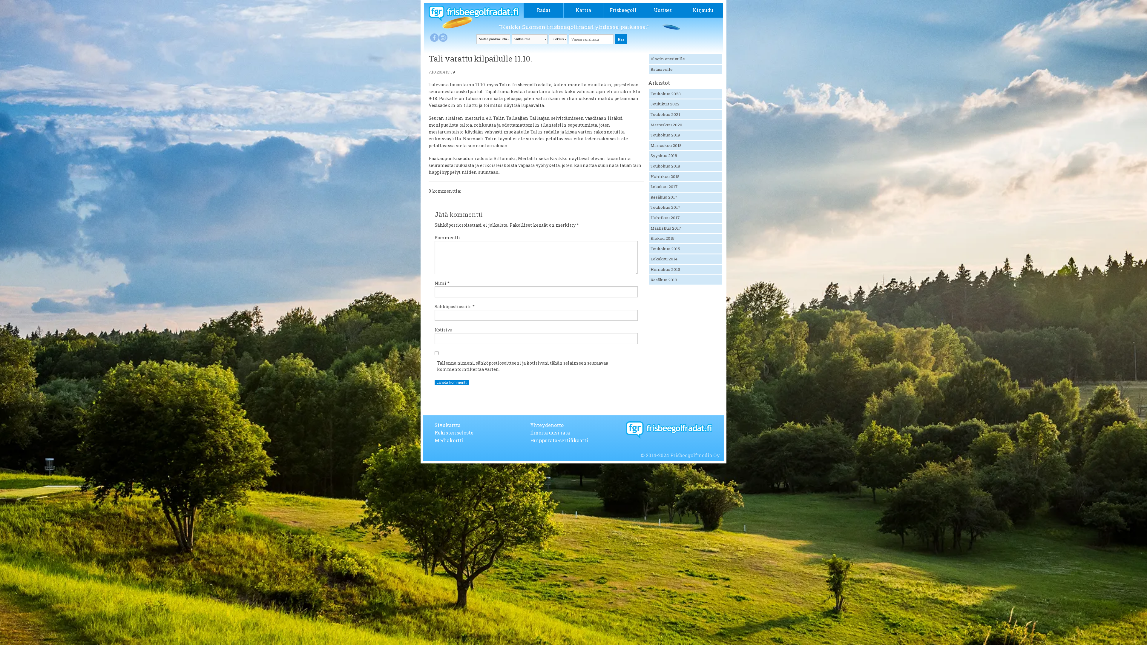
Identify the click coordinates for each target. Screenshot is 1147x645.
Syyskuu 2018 (664, 155)
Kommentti (447, 237)
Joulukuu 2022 (665, 104)
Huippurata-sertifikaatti (559, 440)
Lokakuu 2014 (664, 259)
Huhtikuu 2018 (665, 176)
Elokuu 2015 (662, 238)
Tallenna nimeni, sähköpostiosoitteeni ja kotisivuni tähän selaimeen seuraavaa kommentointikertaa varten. (522, 366)
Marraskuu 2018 (666, 145)
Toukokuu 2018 (665, 166)
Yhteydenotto (547, 425)
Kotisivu (443, 330)
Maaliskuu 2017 (666, 228)
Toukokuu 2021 (665, 114)
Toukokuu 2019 (665, 135)
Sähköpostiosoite (455, 306)
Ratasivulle (662, 69)
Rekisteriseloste (454, 432)
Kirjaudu (703, 10)
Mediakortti (449, 440)
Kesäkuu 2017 (664, 197)
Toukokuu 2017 (665, 207)
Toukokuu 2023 (666, 93)
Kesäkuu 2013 (664, 279)
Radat (544, 10)
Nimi (442, 283)
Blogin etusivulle (668, 59)
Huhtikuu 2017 (665, 217)
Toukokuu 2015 (665, 248)
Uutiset (663, 10)
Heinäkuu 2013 (665, 269)
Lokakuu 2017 (664, 186)
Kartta (583, 10)
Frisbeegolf (623, 10)
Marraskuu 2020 (666, 125)
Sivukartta (448, 425)
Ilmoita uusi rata (550, 432)
